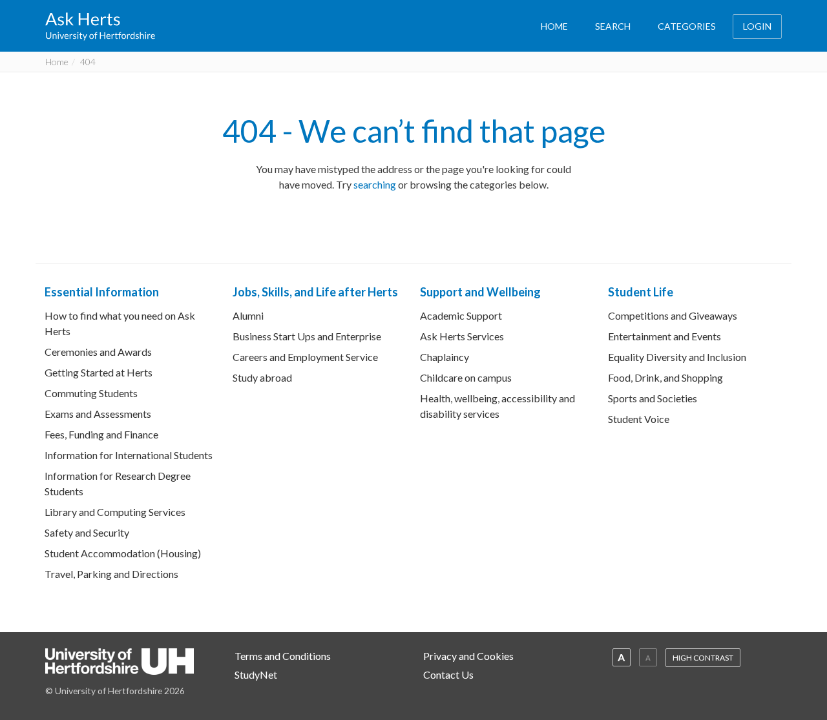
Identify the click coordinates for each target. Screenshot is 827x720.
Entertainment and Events (664, 336)
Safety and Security (87, 532)
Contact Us (448, 674)
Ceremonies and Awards (98, 351)
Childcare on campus (466, 377)
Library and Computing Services (115, 512)
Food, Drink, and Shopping (665, 377)
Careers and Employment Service (305, 357)
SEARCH (613, 26)
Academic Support (461, 315)
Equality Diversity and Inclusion (677, 357)
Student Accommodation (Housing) (123, 553)
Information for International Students (129, 455)
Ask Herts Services (462, 336)
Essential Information (102, 292)
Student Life (640, 292)
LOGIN (757, 26)
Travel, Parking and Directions (111, 574)
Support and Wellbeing (480, 292)
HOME (554, 26)
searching (374, 184)
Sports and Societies (652, 398)
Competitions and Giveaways (672, 315)
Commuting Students (91, 393)
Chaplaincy (444, 357)
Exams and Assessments (98, 413)
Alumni (248, 315)
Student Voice (638, 419)
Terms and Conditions (283, 656)
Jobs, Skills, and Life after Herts (315, 292)
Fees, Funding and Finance (101, 434)
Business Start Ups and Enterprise (307, 336)
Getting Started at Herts (98, 372)
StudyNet (256, 674)
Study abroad (262, 377)
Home (56, 61)
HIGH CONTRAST (703, 658)
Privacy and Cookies (468, 656)
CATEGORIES (687, 26)
